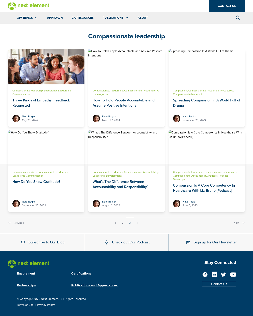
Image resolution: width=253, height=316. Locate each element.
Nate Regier (29, 116)
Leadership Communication (28, 175)
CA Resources (83, 18)
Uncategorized (101, 94)
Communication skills (24, 172)
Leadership (50, 90)
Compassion (180, 90)
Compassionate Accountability (141, 90)
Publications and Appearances (94, 285)
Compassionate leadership (27, 90)
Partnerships (26, 285)
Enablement (26, 273)
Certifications (81, 273)
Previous (19, 222)
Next (236, 222)
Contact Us (227, 6)
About (143, 18)
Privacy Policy (46, 305)
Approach (55, 18)
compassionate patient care (220, 172)
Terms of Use (25, 305)
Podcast (212, 175)
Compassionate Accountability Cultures (210, 90)
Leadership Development (107, 175)
